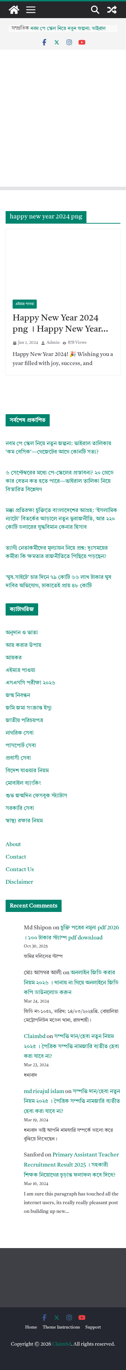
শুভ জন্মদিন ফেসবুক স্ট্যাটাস (36, 796)
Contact (16, 857)
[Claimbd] (14, 9)
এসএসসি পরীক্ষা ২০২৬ (30, 683)
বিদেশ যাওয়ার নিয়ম (27, 771)
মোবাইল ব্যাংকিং (23, 783)
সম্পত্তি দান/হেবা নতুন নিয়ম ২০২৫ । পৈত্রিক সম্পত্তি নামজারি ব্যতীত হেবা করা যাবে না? (71, 1047)
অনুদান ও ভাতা (22, 633)
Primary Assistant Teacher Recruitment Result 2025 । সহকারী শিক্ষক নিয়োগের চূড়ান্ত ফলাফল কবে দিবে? (71, 1165)
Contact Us (20, 870)
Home (31, 1327)
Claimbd (35, 1036)
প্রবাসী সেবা (18, 758)
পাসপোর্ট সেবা (21, 746)
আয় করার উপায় (23, 645)
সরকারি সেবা (20, 808)
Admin (53, 343)
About (13, 844)
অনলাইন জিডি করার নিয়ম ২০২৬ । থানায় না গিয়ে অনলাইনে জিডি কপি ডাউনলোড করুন (71, 983)
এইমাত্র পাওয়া (24, 304)
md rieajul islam (44, 1091)
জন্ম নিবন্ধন (18, 695)
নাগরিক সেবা (20, 733)
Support (93, 1327)
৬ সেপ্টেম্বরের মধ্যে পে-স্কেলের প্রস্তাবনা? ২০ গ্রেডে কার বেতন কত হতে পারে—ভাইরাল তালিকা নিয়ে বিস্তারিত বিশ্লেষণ (60, 481)
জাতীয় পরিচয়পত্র (24, 720)
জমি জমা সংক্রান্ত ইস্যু (29, 708)
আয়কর (14, 658)
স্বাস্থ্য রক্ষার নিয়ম (24, 821)
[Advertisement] (63, 141)
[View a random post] (112, 9)
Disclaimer (19, 882)
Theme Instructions (61, 1327)
